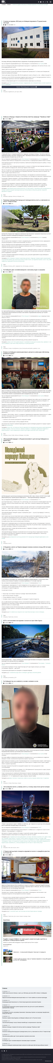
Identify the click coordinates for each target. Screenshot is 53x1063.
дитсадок (17, 91)
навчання (31, 266)
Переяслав (10, 617)
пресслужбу (41, 63)
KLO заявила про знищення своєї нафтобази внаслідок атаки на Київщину (26, 612)
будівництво (11, 91)
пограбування (15, 348)
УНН (40, 827)
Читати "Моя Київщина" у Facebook (26, 87)
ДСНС (14, 266)
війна (21, 91)
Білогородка (26, 266)
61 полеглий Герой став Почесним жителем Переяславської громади (25, 911)
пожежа (16, 617)
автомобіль (11, 677)
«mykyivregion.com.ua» (7, 1055)
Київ (9, 847)
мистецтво (13, 847)
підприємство (19, 266)
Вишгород (14, 783)
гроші (20, 348)
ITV (39, 499)
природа (10, 196)
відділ (39, 316)
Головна (4, 4)
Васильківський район (27, 348)
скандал (19, 783)
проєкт (10, 543)
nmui (40, 583)
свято (17, 847)
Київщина (5, 91)
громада (25, 916)
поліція (10, 348)
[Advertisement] (26, 15)
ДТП (15, 677)
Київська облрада (17, 196)
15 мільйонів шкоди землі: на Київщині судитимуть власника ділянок (25, 672)
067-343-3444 (39, 1059)
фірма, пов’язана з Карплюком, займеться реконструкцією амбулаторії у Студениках (29, 778)
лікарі (29, 916)
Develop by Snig (48, 1061)
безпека (10, 266)
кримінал (35, 348)
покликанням (9, 425)
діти (15, 916)
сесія (23, 196)
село (39, 348)
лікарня (21, 916)
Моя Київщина (25, 159)
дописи (40, 237)
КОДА (12, 435)
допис (39, 159)
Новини (9, 4)
